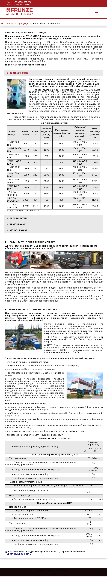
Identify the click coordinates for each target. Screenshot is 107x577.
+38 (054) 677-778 (22, 2)
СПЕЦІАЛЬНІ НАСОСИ (18, 230)
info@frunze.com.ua (23, 5)
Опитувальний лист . (19, 554)
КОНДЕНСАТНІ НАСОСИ (19, 73)
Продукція (23, 24)
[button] (53, 73)
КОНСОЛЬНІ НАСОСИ (18, 218)
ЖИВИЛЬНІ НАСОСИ (18, 224)
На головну (7, 24)
